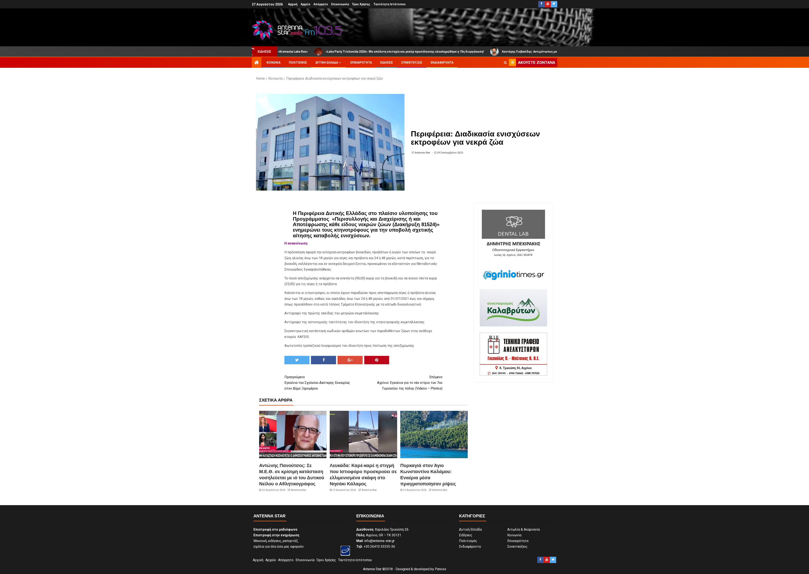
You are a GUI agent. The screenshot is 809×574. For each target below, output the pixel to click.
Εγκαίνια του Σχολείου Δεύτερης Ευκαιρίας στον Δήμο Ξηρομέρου (317, 382)
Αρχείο (305, 4)
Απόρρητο (320, 4)
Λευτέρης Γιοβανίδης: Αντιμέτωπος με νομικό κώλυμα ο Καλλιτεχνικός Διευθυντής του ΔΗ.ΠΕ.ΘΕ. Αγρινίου (530, 51)
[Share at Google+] (350, 360)
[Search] (505, 63)
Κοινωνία (273, 62)
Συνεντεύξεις (411, 62)
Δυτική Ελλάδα (326, 62)
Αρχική (292, 4)
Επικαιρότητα (361, 62)
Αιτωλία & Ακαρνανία (523, 529)
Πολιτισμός (298, 62)
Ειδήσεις (386, 62)
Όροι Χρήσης (361, 4)
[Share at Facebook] (323, 360)
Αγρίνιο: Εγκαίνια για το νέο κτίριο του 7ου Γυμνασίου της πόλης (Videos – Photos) (409, 382)
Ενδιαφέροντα (442, 62)
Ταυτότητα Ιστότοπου (389, 4)
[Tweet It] (296, 360)
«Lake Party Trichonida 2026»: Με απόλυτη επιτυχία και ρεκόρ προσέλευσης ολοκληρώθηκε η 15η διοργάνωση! (356, 51)
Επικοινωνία (340, 4)
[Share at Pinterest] (376, 360)
